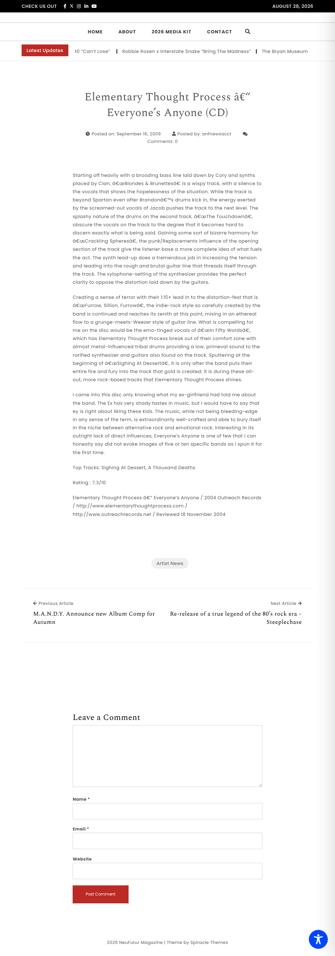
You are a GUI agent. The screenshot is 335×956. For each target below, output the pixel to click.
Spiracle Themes (209, 942)
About (127, 31)
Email (81, 829)
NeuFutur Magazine (141, 942)
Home (95, 31)
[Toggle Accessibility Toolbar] (318, 939)
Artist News (169, 563)
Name (81, 799)
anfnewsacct (217, 134)
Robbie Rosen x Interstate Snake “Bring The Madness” (179, 51)
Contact (219, 31)
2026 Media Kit (171, 31)
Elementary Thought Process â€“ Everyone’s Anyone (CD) (167, 105)
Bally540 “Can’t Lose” (77, 51)
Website (82, 859)
